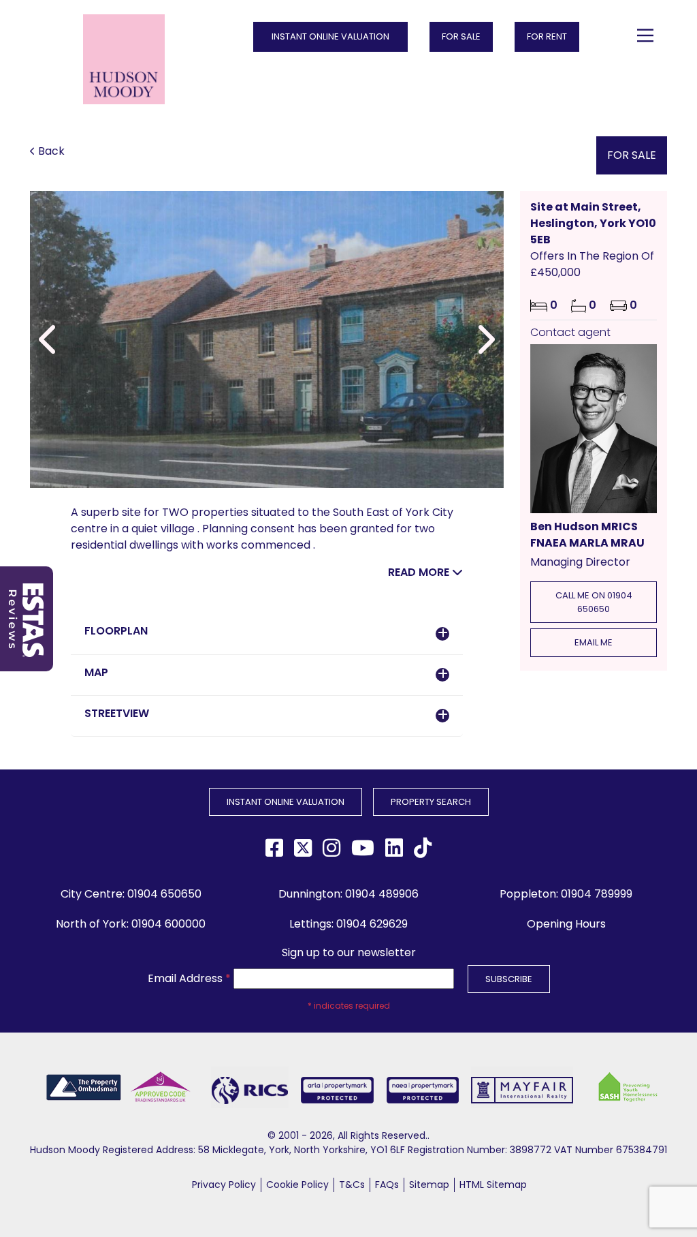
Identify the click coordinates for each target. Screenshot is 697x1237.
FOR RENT (547, 36)
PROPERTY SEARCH (431, 801)
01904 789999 (596, 894)
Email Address (189, 978)
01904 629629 (372, 924)
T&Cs (352, 1184)
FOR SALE (461, 36)
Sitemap (429, 1184)
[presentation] (49, 339)
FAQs (387, 1184)
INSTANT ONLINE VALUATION (330, 36)
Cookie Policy (297, 1184)
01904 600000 (168, 924)
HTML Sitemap (493, 1184)
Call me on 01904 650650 (593, 602)
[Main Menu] (645, 35)
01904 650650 (164, 894)
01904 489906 (382, 894)
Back (51, 151)
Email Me (593, 642)
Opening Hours (566, 924)
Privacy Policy (224, 1184)
